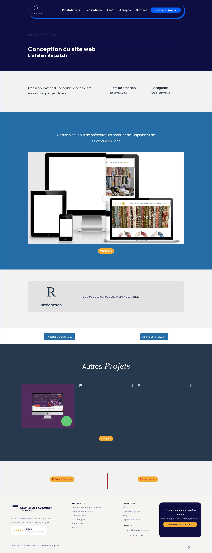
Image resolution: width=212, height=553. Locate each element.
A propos (125, 10)
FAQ (124, 507)
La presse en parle (131, 519)
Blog (125, 515)
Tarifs (110, 10)
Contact (141, 10)
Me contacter (148, 479)
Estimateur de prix (131, 511)
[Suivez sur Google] (188, 547)
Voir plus (106, 438)
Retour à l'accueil (62, 479)
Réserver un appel (166, 10)
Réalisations (94, 10)
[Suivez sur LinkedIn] (171, 547)
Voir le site (106, 250)
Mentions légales (50, 545)
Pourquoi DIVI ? (79, 515)
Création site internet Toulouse (87, 507)
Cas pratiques (78, 519)
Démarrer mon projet (180, 524)
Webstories (77, 523)
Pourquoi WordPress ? (82, 511)
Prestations (70, 10)
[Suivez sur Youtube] (197, 547)
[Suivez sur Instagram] (180, 547)
